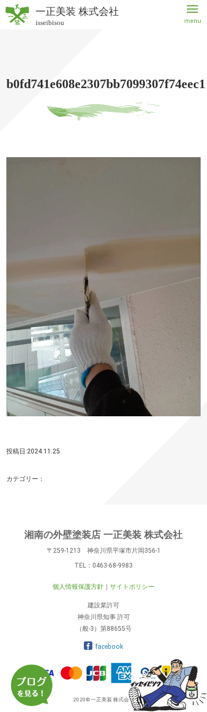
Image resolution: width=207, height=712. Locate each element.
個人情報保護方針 (78, 586)
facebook (109, 646)
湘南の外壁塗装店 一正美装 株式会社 (103, 534)
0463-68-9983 (112, 565)
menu (192, 21)
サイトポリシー (132, 586)
